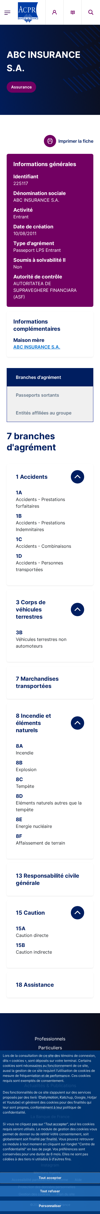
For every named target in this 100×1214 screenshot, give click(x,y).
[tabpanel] (50, 714)
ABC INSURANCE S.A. (36, 347)
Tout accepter (50, 1178)
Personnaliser (50, 1206)
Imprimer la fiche (75, 141)
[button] (91, 12)
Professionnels (50, 1039)
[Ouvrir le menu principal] (7, 12)
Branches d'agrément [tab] (38, 377)
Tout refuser (50, 1191)
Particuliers (50, 1047)
